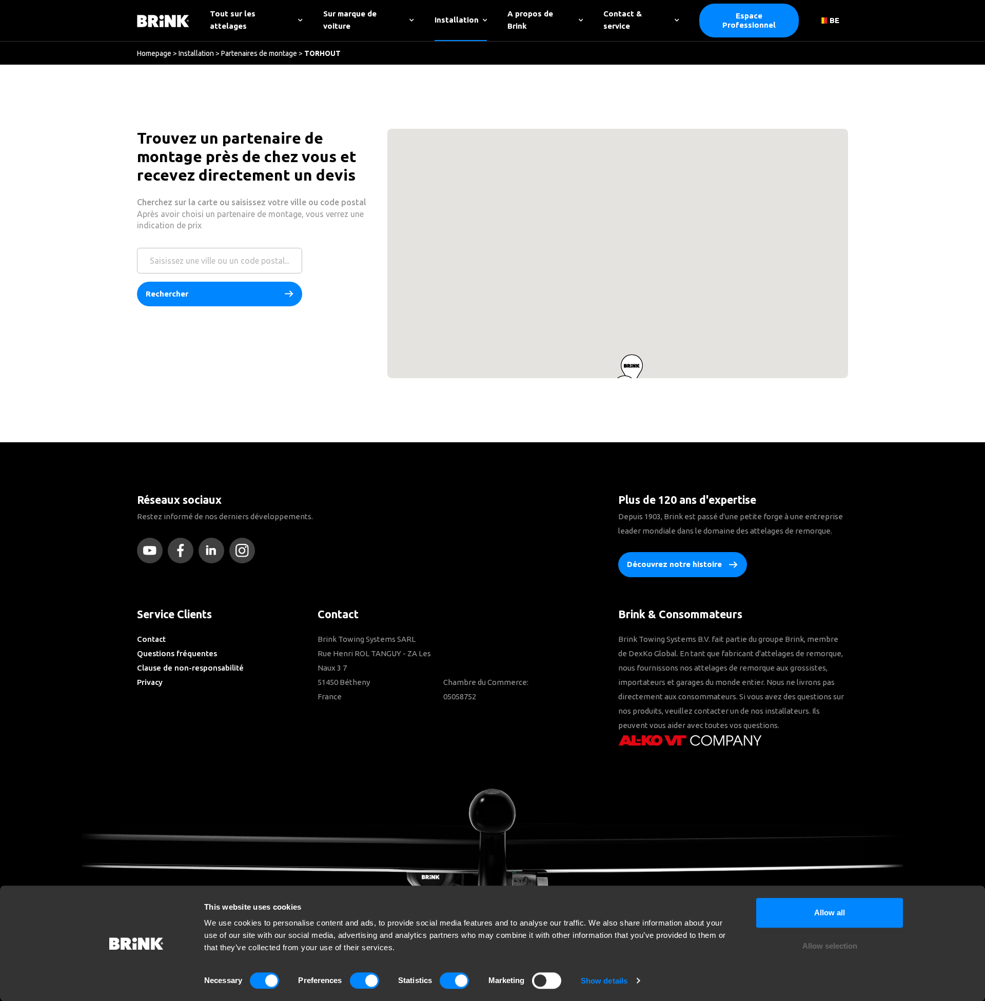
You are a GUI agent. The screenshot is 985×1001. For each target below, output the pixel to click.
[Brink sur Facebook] (183, 550)
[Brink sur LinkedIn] (214, 550)
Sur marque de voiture (350, 19)
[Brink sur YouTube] (152, 550)
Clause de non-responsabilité (190, 667)
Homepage (154, 53)
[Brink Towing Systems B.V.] (163, 20)
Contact (151, 639)
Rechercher (167, 293)
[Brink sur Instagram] (244, 550)
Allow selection (829, 946)
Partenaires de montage (259, 53)
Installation (457, 19)
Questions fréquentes (177, 653)
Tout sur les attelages (232, 19)
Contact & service (622, 19)
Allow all (829, 912)
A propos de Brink (530, 19)
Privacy (150, 682)
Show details (604, 980)
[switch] (364, 980)
